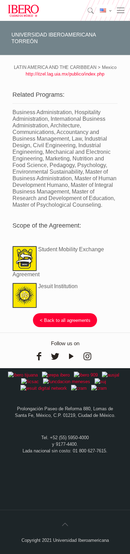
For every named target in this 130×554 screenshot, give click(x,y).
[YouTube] (71, 356)
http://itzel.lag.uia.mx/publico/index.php (65, 74)
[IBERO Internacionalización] (23, 10)
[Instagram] (87, 356)
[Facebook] (39, 356)
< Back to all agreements (65, 320)
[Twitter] (55, 356)
